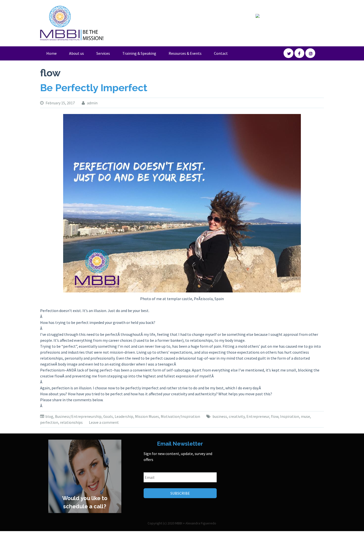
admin (92, 102)
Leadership (124, 416)
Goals (108, 416)
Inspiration (289, 416)
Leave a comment (104, 422)
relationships (71, 422)
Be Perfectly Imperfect (93, 87)
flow (274, 416)
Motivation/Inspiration (180, 416)
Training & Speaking (139, 53)
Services (103, 53)
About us (76, 53)
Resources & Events (185, 53)
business (219, 416)
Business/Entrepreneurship (78, 416)
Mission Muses (147, 416)
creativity (237, 416)
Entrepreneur (257, 416)
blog (49, 416)
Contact (221, 53)
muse (305, 416)
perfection (49, 422)
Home (51, 53)
